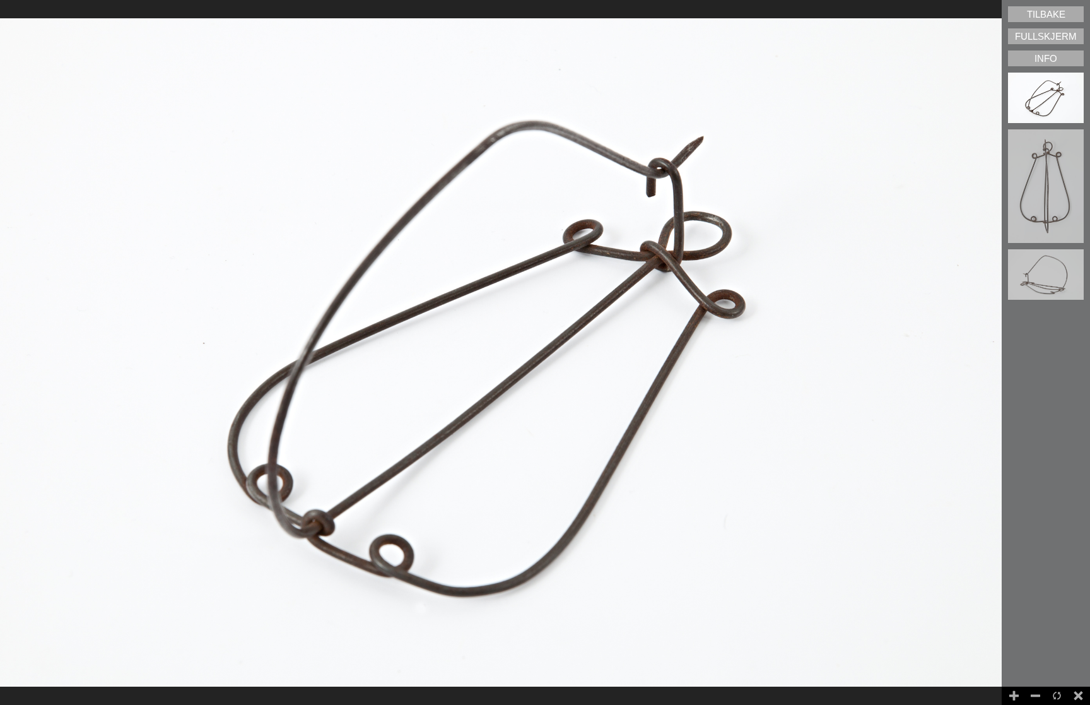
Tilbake (1046, 14)
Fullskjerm (1046, 36)
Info (1045, 58)
